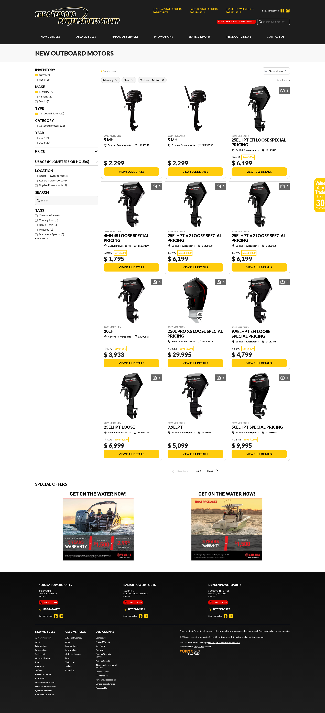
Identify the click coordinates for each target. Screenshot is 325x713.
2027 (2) (44, 137)
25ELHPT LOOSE (119, 427)
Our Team (100, 646)
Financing (69, 670)
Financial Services (125, 36)
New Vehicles (50, 36)
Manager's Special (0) (51, 234)
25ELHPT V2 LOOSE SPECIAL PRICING (195, 238)
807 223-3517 (233, 12)
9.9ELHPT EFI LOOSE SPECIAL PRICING (251, 334)
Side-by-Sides (41, 646)
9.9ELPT (175, 427)
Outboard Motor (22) (51, 113)
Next (210, 471)
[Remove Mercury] (116, 80)
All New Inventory (43, 637)
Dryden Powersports (240, 8)
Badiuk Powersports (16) (53, 175)
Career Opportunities (105, 684)
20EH (109, 331)
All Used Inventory (73, 637)
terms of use (258, 637)
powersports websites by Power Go (224, 642)
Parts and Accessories (106, 679)
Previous (183, 471)
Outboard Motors (43, 658)
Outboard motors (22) (52, 125)
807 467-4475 (160, 12)
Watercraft (40, 654)
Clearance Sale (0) (49, 215)
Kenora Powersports (167, 8)
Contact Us (275, 36)
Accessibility (101, 688)
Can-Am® (39, 678)
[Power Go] (210, 652)
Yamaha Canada (103, 661)
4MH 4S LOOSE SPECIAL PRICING (126, 238)
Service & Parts (200, 36)
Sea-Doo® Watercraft (45, 682)
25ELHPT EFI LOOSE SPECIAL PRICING (259, 142)
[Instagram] (288, 11)
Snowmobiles (41, 650)
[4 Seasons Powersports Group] (77, 16)
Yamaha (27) (46, 96)
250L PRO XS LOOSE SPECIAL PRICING (195, 333)
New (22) (44, 74)
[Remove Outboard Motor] (163, 80)
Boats (37, 662)
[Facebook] (282, 11)
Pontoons (39, 666)
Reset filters (283, 80)
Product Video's (238, 36)
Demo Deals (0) (48, 224)
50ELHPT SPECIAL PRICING (257, 427)
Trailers (38, 670)
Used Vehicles (86, 36)
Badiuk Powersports (204, 8)
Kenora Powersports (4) (53, 180)
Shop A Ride (199, 646)
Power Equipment (43, 674)
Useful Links (105, 631)
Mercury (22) (46, 91)
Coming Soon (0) (48, 220)
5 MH (109, 139)
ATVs (37, 642)
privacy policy (242, 637)
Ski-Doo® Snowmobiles (45, 686)
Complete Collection (44, 694)
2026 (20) (44, 142)
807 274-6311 (197, 12)
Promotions (163, 36)
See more (40, 238)
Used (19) (44, 79)
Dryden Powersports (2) (53, 185)
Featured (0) (46, 229)
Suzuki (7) (44, 101)
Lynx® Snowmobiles (44, 690)
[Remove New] (132, 80)
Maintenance (102, 675)
